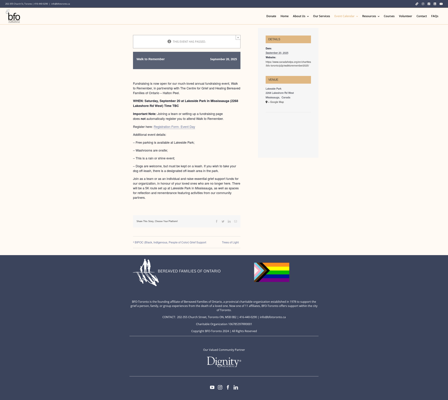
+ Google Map (276, 102)
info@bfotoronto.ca (60, 3)
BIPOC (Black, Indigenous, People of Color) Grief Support (170, 242)
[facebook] (228, 387)
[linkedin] (236, 387)
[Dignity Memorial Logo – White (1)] (223, 358)
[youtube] (212, 387)
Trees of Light (230, 242)
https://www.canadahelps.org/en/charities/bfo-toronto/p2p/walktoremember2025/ (288, 63)
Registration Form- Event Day (174, 126)
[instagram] (220, 387)
